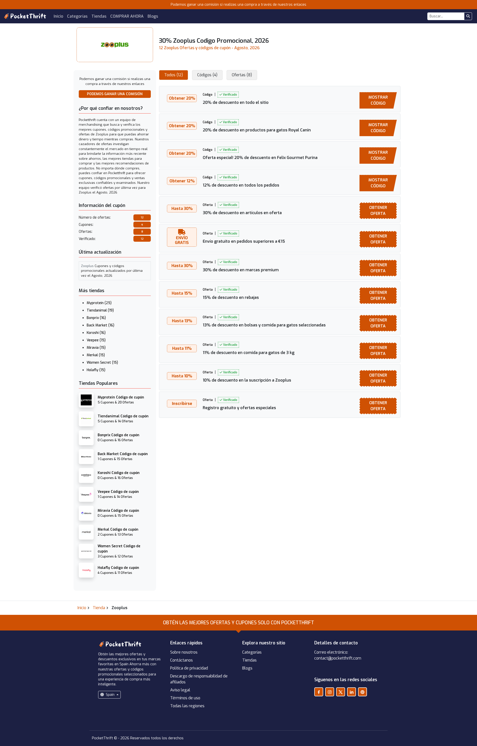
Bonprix (96, 317)
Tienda (99, 607)
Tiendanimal (100, 310)
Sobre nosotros (184, 652)
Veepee (96, 340)
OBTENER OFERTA (378, 210)
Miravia (96, 347)
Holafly (96, 370)
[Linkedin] (351, 692)
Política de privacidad (189, 668)
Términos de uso (185, 698)
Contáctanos (181, 660)
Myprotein (99, 303)
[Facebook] (319, 692)
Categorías (77, 16)
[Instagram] (329, 692)
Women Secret (102, 362)
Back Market (100, 325)
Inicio (58, 16)
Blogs (153, 16)
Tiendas (98, 16)
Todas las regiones (187, 705)
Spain (110, 694)
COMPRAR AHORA (127, 16)
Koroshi (96, 332)
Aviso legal (180, 690)
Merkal (96, 355)
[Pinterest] (362, 692)
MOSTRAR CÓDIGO (378, 100)
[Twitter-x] (340, 692)
